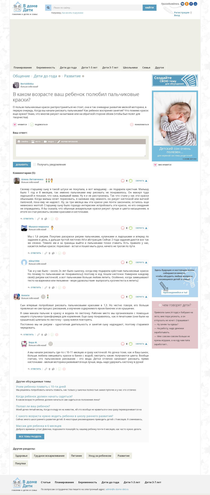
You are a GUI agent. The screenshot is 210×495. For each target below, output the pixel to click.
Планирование (23, 67)
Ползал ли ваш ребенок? (33, 406)
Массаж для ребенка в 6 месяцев (38, 426)
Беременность (46, 67)
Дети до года (68, 67)
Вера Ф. (33, 342)
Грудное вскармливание (49, 455)
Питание (76, 455)
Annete (25, 295)
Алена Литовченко (32, 179)
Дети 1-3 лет (89, 67)
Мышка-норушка (39, 226)
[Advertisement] (105, 40)
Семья (146, 67)
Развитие (72, 75)
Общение (21, 75)
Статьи (45, 482)
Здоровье (21, 455)
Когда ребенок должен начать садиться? (44, 396)
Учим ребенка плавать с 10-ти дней (41, 386)
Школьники (130, 67)
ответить (28, 218)
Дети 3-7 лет (110, 67)
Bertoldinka (27, 83)
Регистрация (181, 12)
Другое (159, 67)
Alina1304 (34, 260)
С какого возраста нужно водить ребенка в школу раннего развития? (64, 416)
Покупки (20, 463)
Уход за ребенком (100, 455)
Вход (177, 15)
